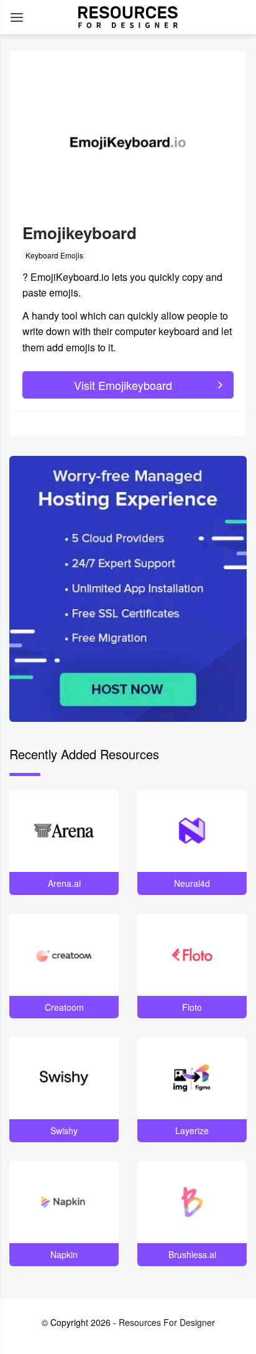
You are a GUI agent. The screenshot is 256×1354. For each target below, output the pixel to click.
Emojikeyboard (79, 232)
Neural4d (192, 883)
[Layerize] (192, 1078)
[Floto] (192, 955)
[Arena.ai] (64, 831)
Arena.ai (64, 883)
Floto (192, 1007)
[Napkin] (64, 1202)
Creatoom (64, 1007)
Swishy (64, 1130)
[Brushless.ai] (192, 1202)
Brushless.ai (192, 1254)
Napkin (64, 1254)
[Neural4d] (192, 831)
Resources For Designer (167, 1322)
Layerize (192, 1130)
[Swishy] (64, 1078)
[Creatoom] (64, 955)
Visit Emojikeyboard (123, 385)
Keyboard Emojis (54, 255)
